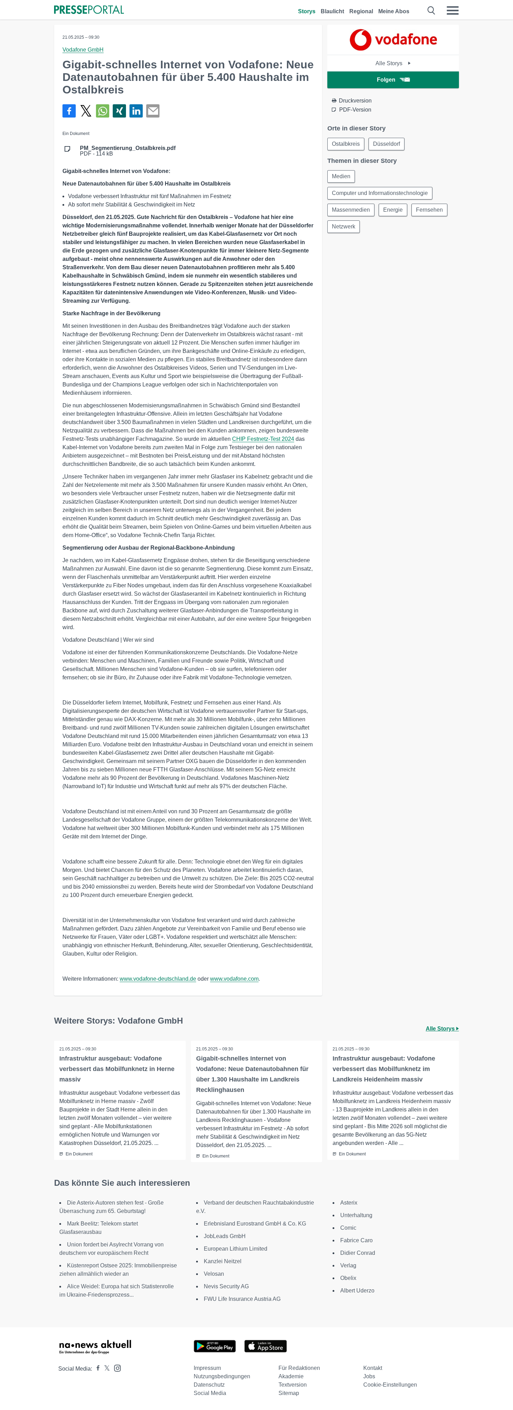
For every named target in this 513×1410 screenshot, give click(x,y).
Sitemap (288, 1393)
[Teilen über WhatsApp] (102, 111)
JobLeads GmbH (225, 1236)
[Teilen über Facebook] (69, 111)
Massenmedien (351, 210)
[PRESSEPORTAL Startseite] (89, 10)
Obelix (348, 1278)
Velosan (214, 1274)
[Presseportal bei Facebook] (96, 1369)
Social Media (210, 1393)
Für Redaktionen (299, 1368)
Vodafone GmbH (83, 50)
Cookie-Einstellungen (390, 1385)
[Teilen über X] (85, 111)
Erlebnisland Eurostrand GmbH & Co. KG (255, 1224)
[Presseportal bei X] (105, 1369)
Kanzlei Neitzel (222, 1261)
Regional (361, 11)
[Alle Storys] (393, 49)
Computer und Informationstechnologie (380, 193)
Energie (393, 210)
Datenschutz (209, 1385)
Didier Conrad (357, 1253)
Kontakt (372, 1368)
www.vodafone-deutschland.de (158, 979)
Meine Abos (393, 11)
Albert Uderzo (357, 1291)
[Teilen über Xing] (119, 111)
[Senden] (152, 111)
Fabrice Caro (356, 1240)
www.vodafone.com (234, 979)
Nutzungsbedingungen (222, 1376)
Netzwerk (343, 226)
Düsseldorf (386, 144)
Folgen (386, 80)
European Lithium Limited (235, 1249)
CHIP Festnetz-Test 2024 (263, 439)
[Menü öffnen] (452, 10)
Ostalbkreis (346, 144)
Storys (306, 11)
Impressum (207, 1368)
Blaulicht (332, 11)
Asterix (348, 1203)
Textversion (292, 1385)
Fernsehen (429, 210)
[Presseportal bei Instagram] (115, 1368)
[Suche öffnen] (431, 10)
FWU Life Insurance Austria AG (242, 1299)
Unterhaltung (356, 1215)
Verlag (348, 1265)
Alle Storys (390, 63)
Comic (348, 1228)
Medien (341, 176)
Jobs (369, 1376)
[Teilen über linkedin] (136, 111)
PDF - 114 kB (128, 151)
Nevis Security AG (226, 1286)
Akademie (291, 1376)
